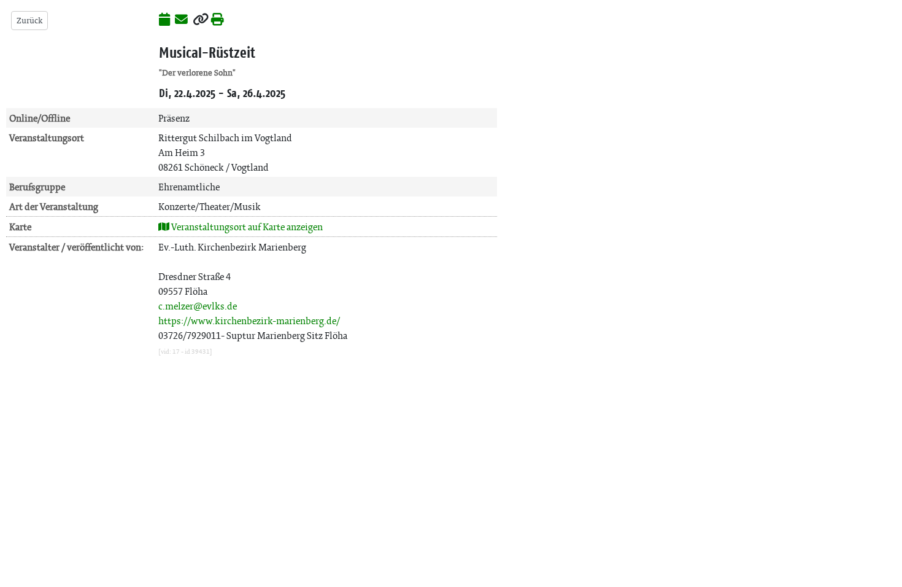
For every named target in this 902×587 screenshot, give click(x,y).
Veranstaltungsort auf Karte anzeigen (246, 226)
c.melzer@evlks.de (197, 306)
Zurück (29, 20)
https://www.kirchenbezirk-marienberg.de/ (249, 320)
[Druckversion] (217, 20)
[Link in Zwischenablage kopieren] (201, 20)
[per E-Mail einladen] (181, 20)
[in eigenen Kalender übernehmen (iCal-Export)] (164, 20)
